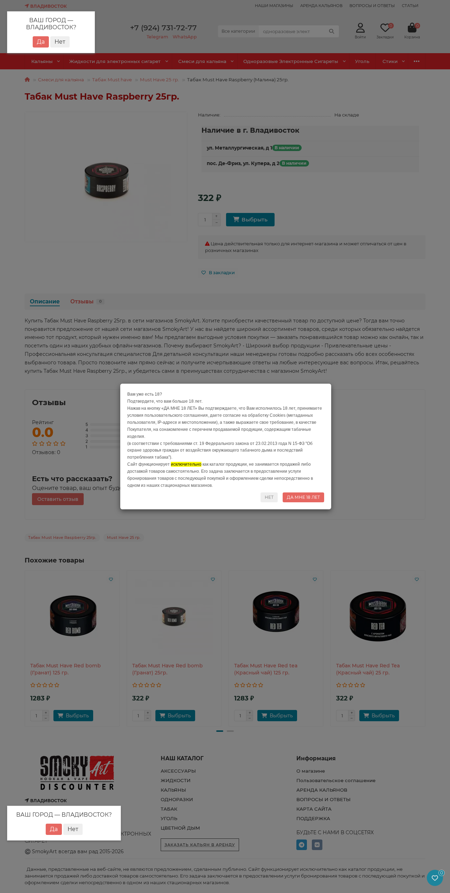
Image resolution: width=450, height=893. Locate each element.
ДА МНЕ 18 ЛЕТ (303, 497)
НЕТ (269, 497)
